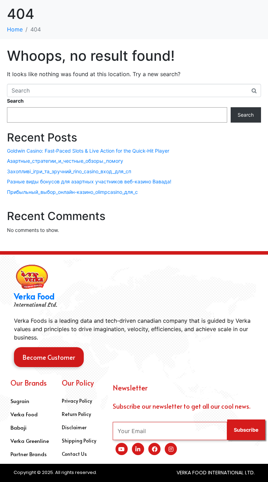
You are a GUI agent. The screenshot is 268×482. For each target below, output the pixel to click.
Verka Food (34, 296)
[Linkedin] (138, 449)
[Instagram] (171, 449)
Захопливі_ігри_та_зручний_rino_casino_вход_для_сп (69, 171)
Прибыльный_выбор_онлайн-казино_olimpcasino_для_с (72, 192)
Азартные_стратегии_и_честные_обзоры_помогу (65, 161)
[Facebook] (154, 449)
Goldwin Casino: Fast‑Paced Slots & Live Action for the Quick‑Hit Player (88, 151)
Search (15, 101)
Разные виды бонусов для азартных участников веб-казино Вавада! (89, 181)
